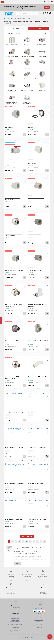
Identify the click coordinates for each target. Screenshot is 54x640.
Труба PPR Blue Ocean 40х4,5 (35, 412)
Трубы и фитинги (9, 18)
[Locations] (44, 2)
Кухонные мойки (15, 627)
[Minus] (9, 139)
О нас (39, 618)
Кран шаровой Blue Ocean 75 (12, 162)
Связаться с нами (38, 624)
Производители (39, 627)
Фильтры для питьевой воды (15, 628)
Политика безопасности (39, 615)
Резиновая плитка (15, 631)
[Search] (17, 13)
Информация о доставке (39, 617)
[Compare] (25, 112)
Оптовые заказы (39, 623)
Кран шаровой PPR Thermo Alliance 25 (15, 483)
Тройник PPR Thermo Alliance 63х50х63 (38, 340)
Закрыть (47, 7)
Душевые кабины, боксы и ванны (15, 624)
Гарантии (39, 621)
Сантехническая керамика (15, 625)
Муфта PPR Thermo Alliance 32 (36, 198)
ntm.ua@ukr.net (38, 608)
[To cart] (24, 134)
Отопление (15, 617)
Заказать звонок (46, 14)
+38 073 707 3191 (47, 13)
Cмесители (15, 615)
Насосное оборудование (15, 621)
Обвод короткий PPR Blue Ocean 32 (37, 376)
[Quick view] (25, 107)
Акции (39, 628)
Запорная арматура (15, 618)
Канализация (15, 623)
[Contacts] (48, 2)
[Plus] (22, 139)
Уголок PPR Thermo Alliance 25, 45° (37, 519)
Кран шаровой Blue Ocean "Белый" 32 (15, 519)
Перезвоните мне (15, 610)
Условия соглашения (39, 620)
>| (44, 541)
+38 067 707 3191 (47, 12)
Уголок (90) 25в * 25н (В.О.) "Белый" (14, 412)
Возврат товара (39, 625)
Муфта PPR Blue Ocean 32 (34, 234)
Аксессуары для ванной (15, 630)
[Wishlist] (25, 110)
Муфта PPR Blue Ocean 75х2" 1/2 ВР (14, 270)
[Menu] (2, 2)
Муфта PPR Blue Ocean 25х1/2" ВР (36, 270)
